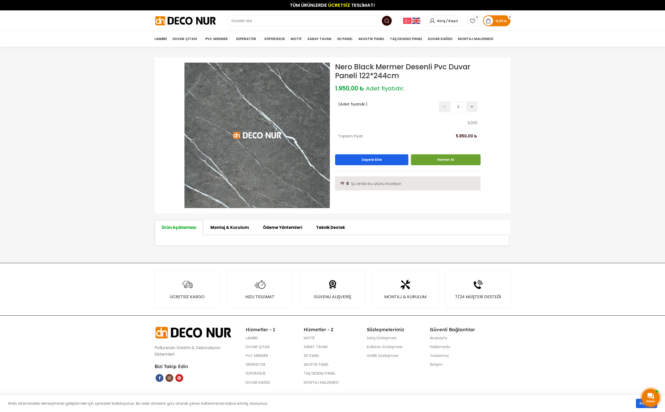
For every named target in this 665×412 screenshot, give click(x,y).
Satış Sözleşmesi (381, 338)
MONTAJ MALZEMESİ (321, 382)
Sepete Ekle (372, 159)
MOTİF (309, 338)
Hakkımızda (440, 346)
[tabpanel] (332, 240)
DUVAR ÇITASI (258, 346)
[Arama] (387, 21)
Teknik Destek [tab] (330, 227)
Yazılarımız (439, 355)
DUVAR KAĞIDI (258, 382)
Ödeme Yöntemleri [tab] (282, 227)
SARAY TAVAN (316, 346)
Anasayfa (438, 338)
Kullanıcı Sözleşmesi (384, 346)
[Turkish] (407, 20)
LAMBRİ (252, 338)
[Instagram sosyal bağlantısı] (169, 378)
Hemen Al (445, 159)
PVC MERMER (257, 355)
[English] (416, 20)
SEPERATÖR (255, 364)
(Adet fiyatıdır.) (353, 104)
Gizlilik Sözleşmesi (382, 355)
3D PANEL (312, 355)
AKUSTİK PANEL (316, 364)
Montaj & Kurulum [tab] (229, 227)
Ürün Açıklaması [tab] (179, 227)
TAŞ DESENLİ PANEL (320, 373)
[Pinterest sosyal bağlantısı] (179, 378)
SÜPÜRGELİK (256, 373)
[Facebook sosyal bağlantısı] (159, 378)
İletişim (436, 364)
